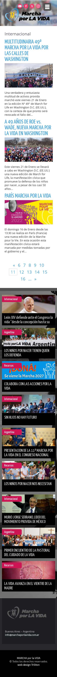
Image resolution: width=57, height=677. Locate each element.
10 (41, 265)
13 (30, 272)
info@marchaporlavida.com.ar (22, 634)
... (30, 279)
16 (23, 279)
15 (44, 272)
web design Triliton (28, 664)
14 (38, 272)
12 (21, 272)
